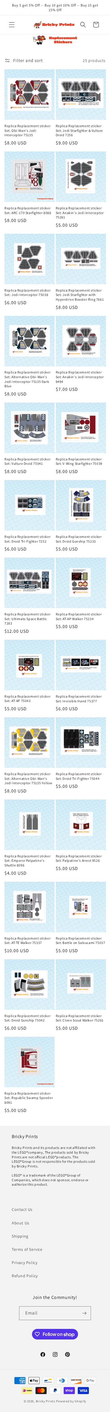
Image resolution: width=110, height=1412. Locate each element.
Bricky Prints (45, 1401)
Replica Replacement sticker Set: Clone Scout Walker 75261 (80, 1018)
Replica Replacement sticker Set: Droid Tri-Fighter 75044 (79, 776)
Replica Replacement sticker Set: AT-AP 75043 (27, 698)
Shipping (20, 1236)
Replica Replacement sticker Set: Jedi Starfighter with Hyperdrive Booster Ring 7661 (80, 295)
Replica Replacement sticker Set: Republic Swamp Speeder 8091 (28, 1098)
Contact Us (22, 1209)
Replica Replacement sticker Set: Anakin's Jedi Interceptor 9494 (80, 376)
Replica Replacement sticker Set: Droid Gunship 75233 (79, 538)
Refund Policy (25, 1275)
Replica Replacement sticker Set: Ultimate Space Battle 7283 (27, 618)
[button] (11, 24)
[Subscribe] (84, 1313)
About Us (20, 1223)
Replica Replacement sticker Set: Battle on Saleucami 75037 (80, 940)
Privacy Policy (24, 1262)
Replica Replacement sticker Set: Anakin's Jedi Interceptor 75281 (80, 212)
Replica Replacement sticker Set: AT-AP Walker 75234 (79, 616)
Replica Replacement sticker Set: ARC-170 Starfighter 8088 (27, 210)
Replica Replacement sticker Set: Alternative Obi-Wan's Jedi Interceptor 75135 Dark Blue (27, 379)
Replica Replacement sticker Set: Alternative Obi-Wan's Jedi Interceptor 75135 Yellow (28, 778)
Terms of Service (27, 1249)
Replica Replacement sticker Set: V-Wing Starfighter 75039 (79, 461)
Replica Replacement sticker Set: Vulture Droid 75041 (27, 461)
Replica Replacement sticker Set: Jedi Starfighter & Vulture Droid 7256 (79, 130)
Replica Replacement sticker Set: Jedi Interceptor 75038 (27, 292)
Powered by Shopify (71, 1401)
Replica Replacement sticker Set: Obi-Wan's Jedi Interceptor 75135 (27, 130)
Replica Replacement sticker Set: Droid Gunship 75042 (27, 1018)
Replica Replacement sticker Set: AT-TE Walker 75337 (27, 940)
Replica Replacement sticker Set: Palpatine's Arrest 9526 (79, 858)
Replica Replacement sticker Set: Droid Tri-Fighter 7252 (27, 538)
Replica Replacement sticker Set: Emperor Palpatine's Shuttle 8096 (27, 860)
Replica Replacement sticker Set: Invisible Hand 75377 (79, 698)
